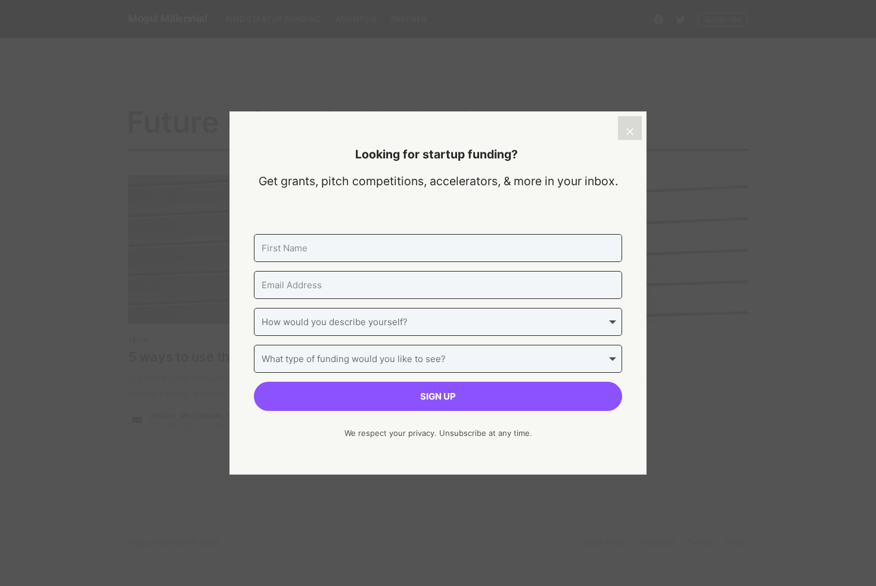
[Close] (630, 128)
